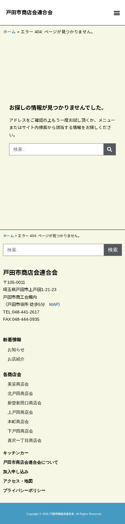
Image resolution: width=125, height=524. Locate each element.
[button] (117, 13)
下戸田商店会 (20, 431)
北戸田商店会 (20, 393)
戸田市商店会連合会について (30, 462)
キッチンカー (16, 452)
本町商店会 (18, 421)
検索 (113, 250)
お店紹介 (16, 359)
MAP (53, 304)
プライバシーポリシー (24, 490)
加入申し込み (16, 471)
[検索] (109, 149)
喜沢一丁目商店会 (25, 440)
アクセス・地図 (18, 481)
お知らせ (16, 349)
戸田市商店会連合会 (29, 12)
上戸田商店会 (20, 412)
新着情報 (12, 339)
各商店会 (12, 374)
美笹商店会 (18, 384)
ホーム (9, 32)
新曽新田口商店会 (25, 402)
